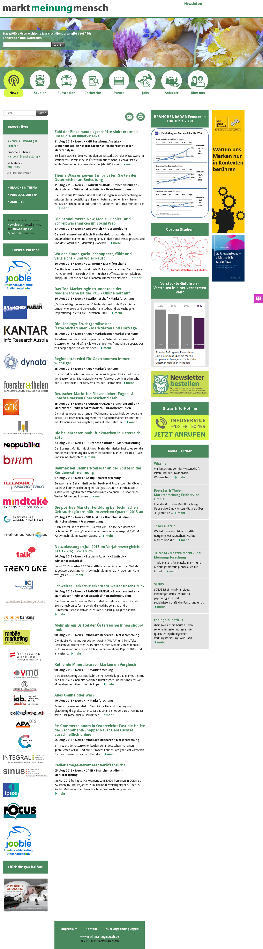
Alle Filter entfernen (19, 172)
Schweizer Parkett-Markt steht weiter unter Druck (99, 586)
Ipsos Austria (164, 526)
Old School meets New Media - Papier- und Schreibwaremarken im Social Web (92, 221)
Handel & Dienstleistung (23, 156)
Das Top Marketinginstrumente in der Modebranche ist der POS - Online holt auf (92, 291)
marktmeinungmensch (55, 8)
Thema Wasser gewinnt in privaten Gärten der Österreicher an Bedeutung (95, 177)
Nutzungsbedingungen (122, 928)
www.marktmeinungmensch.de (99, 936)
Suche (42, 113)
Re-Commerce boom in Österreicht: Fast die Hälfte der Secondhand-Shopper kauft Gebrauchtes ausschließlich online (99, 730)
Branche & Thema (23, 187)
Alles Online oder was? (74, 695)
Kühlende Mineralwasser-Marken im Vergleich (95, 664)
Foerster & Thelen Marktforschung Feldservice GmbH (176, 495)
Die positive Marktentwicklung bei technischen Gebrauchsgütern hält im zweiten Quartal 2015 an (98, 509)
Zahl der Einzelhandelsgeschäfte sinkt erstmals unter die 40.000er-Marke (96, 134)
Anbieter (17, 202)
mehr (130, 164)
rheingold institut (168, 620)
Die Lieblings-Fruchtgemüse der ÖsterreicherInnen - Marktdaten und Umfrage (95, 326)
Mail (129, 116)
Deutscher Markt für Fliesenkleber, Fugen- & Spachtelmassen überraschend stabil (94, 396)
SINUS (159, 584)
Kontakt (91, 928)
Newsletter (193, 4)
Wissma (160, 464)
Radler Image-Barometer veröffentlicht (89, 765)
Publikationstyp (23, 194)
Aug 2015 (14, 167)
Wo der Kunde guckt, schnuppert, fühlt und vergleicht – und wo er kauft (93, 256)
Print (140, 116)
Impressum (69, 928)
